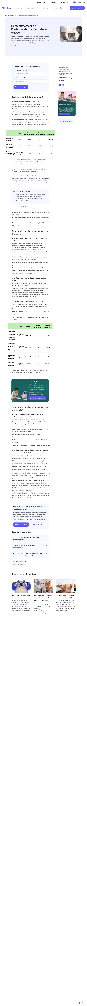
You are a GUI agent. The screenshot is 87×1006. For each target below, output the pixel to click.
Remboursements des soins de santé (27, 15)
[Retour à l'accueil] (6, 8)
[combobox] (29, 74)
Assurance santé (9, 15)
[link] (79, 2)
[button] (81, 1003)
